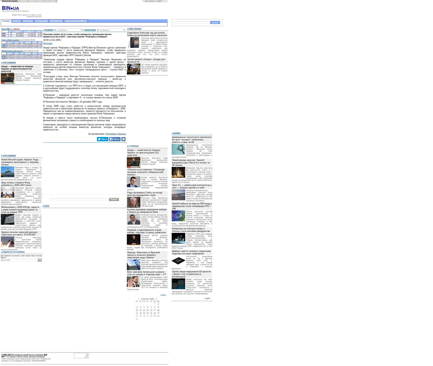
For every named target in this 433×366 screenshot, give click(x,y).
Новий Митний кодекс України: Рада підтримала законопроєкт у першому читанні (20, 162)
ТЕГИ (46, 206)
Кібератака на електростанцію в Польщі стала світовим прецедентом (191, 229)
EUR (4, 47)
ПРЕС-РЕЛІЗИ (135, 29)
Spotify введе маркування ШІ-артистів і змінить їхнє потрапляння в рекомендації (191, 274)
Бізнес (177, 133)
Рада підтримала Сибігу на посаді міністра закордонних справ (144, 193)
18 (141, 313)
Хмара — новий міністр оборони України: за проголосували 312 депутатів (17, 68)
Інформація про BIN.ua (75, 21)
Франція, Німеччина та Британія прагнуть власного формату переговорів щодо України (143, 255)
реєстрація (149, 1)
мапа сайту (50, 1)
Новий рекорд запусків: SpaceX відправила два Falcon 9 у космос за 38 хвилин (191, 162)
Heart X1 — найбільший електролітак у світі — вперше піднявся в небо (192, 186)
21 (151, 313)
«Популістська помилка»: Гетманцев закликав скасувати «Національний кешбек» (146, 172)
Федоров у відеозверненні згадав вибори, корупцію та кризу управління (146, 231)
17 (137, 313)
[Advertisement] (105, 10)
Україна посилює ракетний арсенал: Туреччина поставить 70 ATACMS (19, 233)
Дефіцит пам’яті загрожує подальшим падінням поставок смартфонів (191, 252)
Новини (16, 21)
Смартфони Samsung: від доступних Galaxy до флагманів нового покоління (147, 34)
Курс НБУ (6, 29)
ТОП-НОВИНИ (9, 63)
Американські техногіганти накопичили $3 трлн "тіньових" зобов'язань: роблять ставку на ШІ (192, 139)
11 (141, 310)
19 (144, 313)
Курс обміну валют (10, 40)
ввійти (159, 1)
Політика (47, 43)
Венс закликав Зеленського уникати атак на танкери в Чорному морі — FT (146, 273)
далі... (164, 295)
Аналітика (27, 21)
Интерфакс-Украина (116, 134)
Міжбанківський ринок (12, 51)
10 (137, 310)
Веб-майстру (56, 21)
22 (155, 313)
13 (148, 310)
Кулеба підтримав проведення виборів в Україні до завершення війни (147, 210)
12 (144, 310)
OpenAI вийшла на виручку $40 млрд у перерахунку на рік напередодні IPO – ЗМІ (192, 206)
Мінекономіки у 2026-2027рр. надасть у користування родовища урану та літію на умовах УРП (20, 209)
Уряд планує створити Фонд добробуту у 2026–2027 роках (16, 183)
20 (148, 313)
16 (158, 310)
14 (151, 310)
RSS (40, 1)
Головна (6, 21)
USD (4, 44)
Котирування (41, 21)
